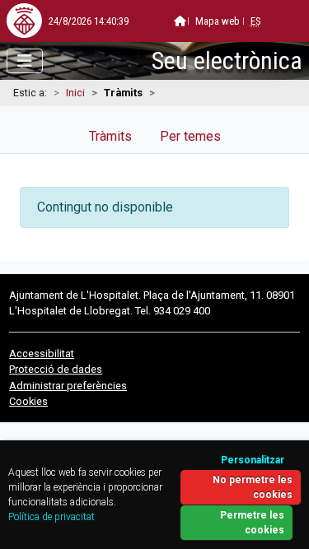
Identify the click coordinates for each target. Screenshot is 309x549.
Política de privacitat (51, 517)
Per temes (190, 136)
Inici (75, 92)
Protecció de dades (55, 369)
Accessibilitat (41, 353)
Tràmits (110, 136)
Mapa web (217, 21)
